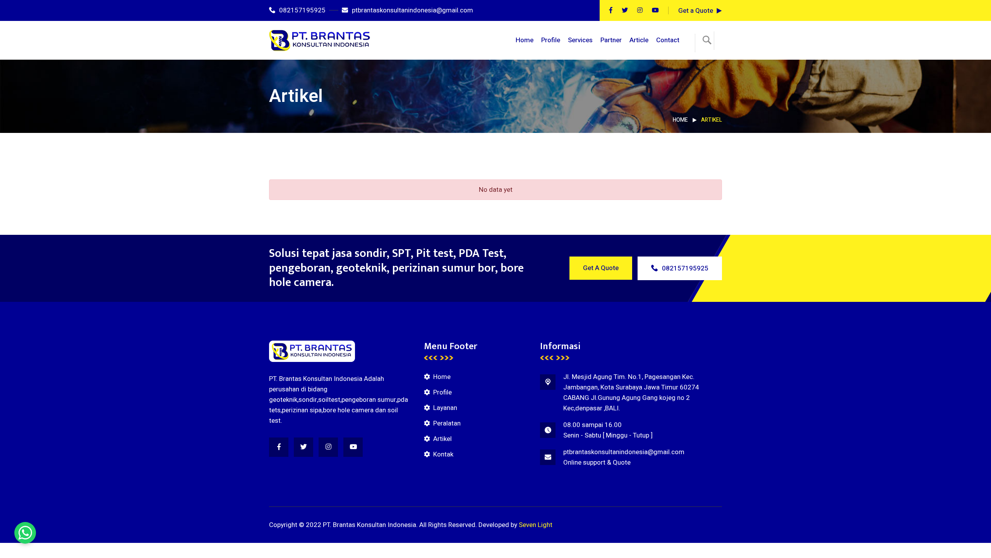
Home (524, 40)
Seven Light (535, 525)
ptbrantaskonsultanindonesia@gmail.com (412, 10)
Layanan (445, 408)
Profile (550, 40)
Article (638, 40)
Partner (611, 40)
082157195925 (302, 10)
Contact (667, 40)
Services (580, 40)
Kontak (443, 454)
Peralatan (447, 423)
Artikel (442, 439)
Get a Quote (695, 11)
